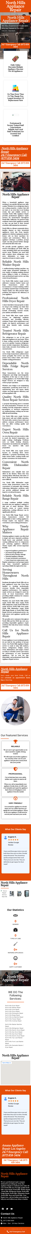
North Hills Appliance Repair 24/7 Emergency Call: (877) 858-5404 (14, 153)
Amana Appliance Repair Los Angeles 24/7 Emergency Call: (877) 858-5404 (15, 1150)
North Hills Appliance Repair (14, 670)
